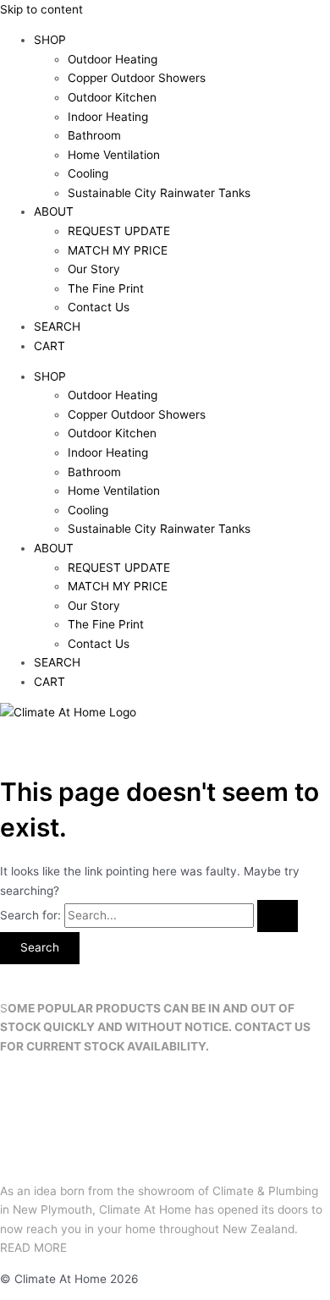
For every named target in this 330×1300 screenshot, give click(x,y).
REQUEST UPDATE (119, 231)
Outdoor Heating (112, 59)
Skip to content (41, 9)
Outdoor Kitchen (112, 97)
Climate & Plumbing (265, 1191)
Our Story (94, 269)
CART (49, 346)
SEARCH (57, 326)
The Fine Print (106, 288)
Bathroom (94, 135)
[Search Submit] (277, 916)
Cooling (88, 173)
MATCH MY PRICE (118, 250)
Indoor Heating (108, 116)
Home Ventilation (114, 155)
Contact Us (98, 307)
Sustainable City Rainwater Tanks (159, 193)
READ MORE (33, 1247)
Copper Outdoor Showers (137, 78)
